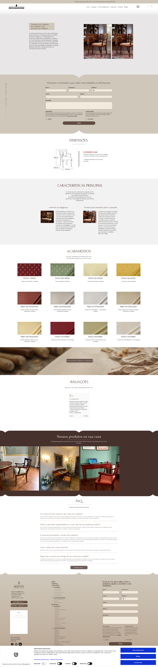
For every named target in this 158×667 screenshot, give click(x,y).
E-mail (48, 94)
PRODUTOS (55, 604)
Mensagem (48, 100)
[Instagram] (16, 644)
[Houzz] (20, 644)
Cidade (82, 94)
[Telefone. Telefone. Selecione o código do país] (94, 90)
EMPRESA (55, 583)
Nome (47, 87)
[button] (113, 6)
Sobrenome (71, 87)
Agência (105, 608)
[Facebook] (12, 644)
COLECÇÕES (55, 585)
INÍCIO (53, 582)
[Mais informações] (19, 613)
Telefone (94, 87)
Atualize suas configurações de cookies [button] (19, 616)
